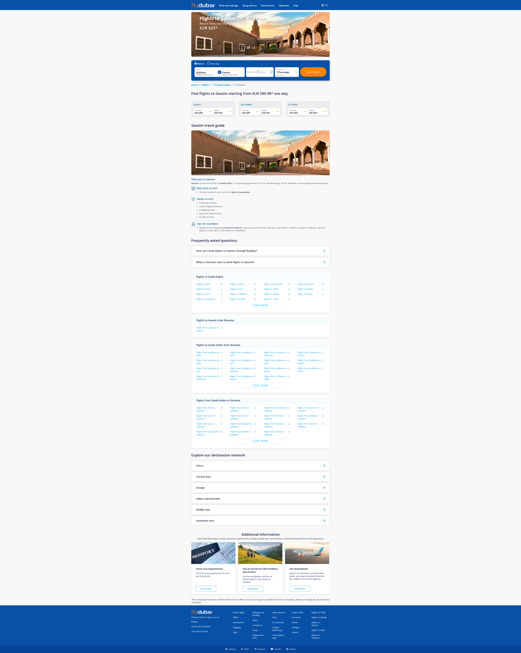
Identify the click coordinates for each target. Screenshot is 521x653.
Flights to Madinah (238, 294)
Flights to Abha (203, 284)
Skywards (284, 5)
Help (295, 5)
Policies (194, 621)
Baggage (237, 627)
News (255, 620)
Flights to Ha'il (236, 289)
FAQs (274, 617)
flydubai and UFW (257, 636)
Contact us (257, 625)
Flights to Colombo (315, 636)
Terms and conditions (201, 626)
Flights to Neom (305, 294)
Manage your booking (258, 614)
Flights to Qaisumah (205, 299)
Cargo (255, 630)
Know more (206, 588)
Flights (205, 84)
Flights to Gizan (203, 289)
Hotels (295, 622)
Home (194, 84)
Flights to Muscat (315, 624)
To (223, 69)
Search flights (313, 72)
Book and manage (228, 5)
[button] (260, 250)
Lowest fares (297, 612)
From (198, 69)
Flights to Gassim (306, 284)
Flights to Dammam (273, 284)
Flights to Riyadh (237, 299)
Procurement (278, 622)
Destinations (268, 5)
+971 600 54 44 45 (199, 631)
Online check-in (278, 612)
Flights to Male (318, 630)
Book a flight (238, 612)
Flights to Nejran (271, 294)
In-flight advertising (277, 629)
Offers (236, 617)
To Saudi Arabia (221, 84)
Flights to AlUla (237, 284)
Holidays (295, 627)
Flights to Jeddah (305, 289)
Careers (295, 632)
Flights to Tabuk (271, 299)
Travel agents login (278, 636)
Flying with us (249, 5)
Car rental (296, 617)
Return (201, 64)
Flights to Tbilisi (318, 612)
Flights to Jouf (202, 294)
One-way (215, 64)
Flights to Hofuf (271, 289)
